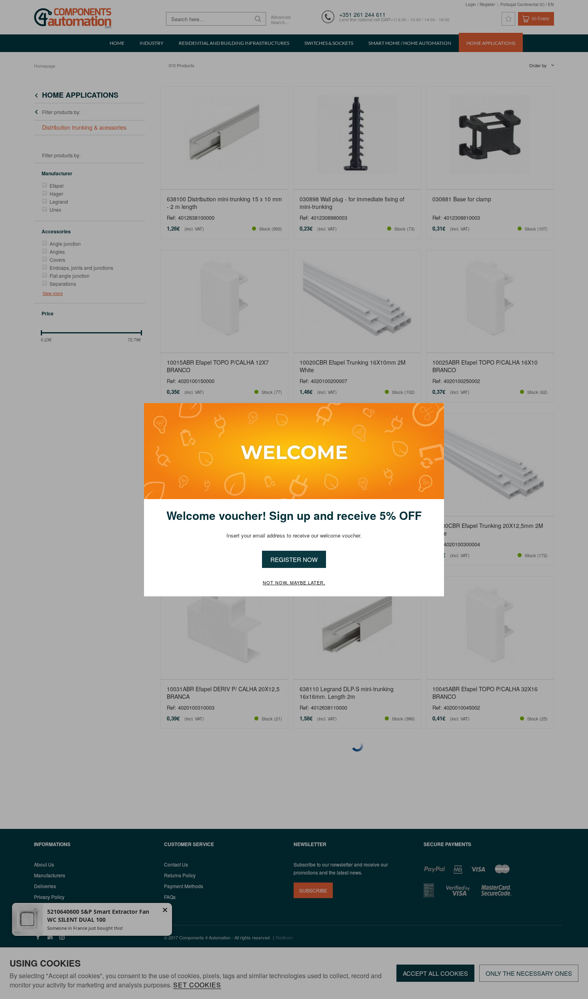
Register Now (294, 559)
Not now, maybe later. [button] (294, 583)
